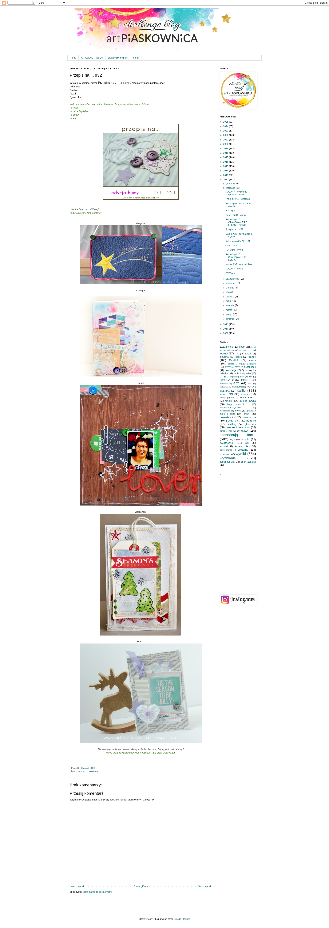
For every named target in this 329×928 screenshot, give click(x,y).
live (232, 397)
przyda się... (232, 420)
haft (250, 383)
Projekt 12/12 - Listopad (237, 199)
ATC (237, 353)
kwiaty (223, 397)
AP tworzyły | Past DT (92, 57)
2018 (226, 153)
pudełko (251, 420)
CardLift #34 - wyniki (236, 215)
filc (250, 377)
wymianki (224, 454)
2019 (226, 148)
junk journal (237, 387)
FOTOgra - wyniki (234, 250)
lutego (229, 314)
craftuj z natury (247, 363)
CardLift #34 (231, 245)
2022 (226, 135)
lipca (228, 292)
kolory (244, 394)
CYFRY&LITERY (232, 367)
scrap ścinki (226, 431)
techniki (224, 446)
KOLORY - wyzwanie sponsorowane (236, 193)
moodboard (225, 411)
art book (243, 350)
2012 (226, 179)
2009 (226, 333)
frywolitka (224, 384)
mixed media (248, 400)
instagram (224, 387)
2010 (226, 328)
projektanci (226, 417)
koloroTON (226, 394)
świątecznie (227, 442)
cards (252, 360)
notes (238, 410)
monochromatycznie (230, 407)
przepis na (83, 771)
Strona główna (141, 886)
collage (231, 364)
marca (229, 310)
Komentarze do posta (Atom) (97, 892)
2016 (226, 162)
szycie (245, 439)
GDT (236, 383)
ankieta (230, 350)
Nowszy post (77, 886)
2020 (226, 144)
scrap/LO (242, 430)
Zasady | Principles (118, 57)
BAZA (248, 353)
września (231, 283)
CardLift (234, 360)
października (233, 278)
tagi (247, 443)
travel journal (226, 450)
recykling (231, 424)
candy (252, 356)
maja (229, 301)
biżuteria (224, 357)
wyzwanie (93, 771)
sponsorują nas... (238, 435)
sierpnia (230, 287)
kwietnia (230, 305)
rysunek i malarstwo (238, 427)
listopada (231, 188)
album (242, 347)
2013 (226, 175)
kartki (241, 390)
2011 (226, 324)
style (232, 439)
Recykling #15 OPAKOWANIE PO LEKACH (236, 257)
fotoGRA (225, 379)
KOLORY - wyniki (234, 268)
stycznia (230, 319)
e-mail (136, 57)
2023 (226, 130)
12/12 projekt (226, 347)
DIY (246, 370)
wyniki (241, 454)
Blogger (186, 919)
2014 (226, 170)
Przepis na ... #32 (234, 229)
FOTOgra (230, 210)
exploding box (237, 377)
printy (246, 414)
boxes (239, 357)
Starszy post (204, 886)
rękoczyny (250, 424)
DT (221, 376)
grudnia (230, 183)
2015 (226, 166)
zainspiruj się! (227, 461)
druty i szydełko (242, 373)
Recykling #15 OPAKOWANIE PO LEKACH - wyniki (236, 222)
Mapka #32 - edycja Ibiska (238, 264)
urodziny (243, 449)
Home (73, 57)
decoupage (250, 367)
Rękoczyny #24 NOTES (237, 241)
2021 (226, 139)
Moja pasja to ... (238, 404)
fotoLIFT (245, 380)
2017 (226, 157)
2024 (226, 126)
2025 (226, 121)
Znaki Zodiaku (248, 461)
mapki (228, 400)
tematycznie (241, 446)
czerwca (230, 296)
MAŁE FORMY (248, 397)
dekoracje (230, 370)
